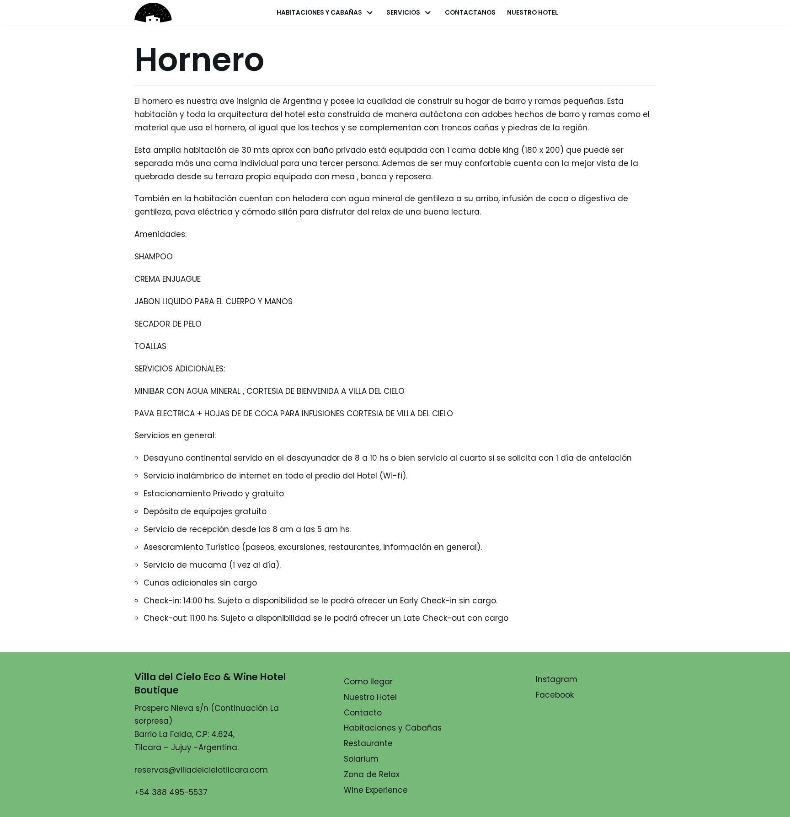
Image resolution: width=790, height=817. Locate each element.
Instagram (556, 679)
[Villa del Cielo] (159, 12)
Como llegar (368, 681)
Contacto (363, 712)
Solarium (361, 758)
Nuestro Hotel (532, 12)
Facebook (555, 694)
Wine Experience (376, 790)
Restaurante (368, 743)
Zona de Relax (372, 774)
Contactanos (470, 12)
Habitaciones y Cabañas (393, 727)
